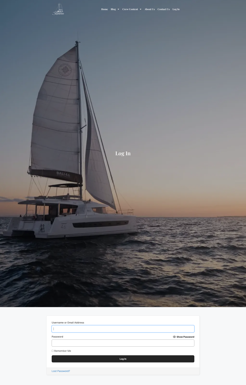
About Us (150, 9)
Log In (176, 9)
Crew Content (130, 9)
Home (104, 9)
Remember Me (62, 350)
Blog (113, 9)
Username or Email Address (68, 322)
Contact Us (164, 9)
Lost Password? (61, 371)
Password (57, 336)
